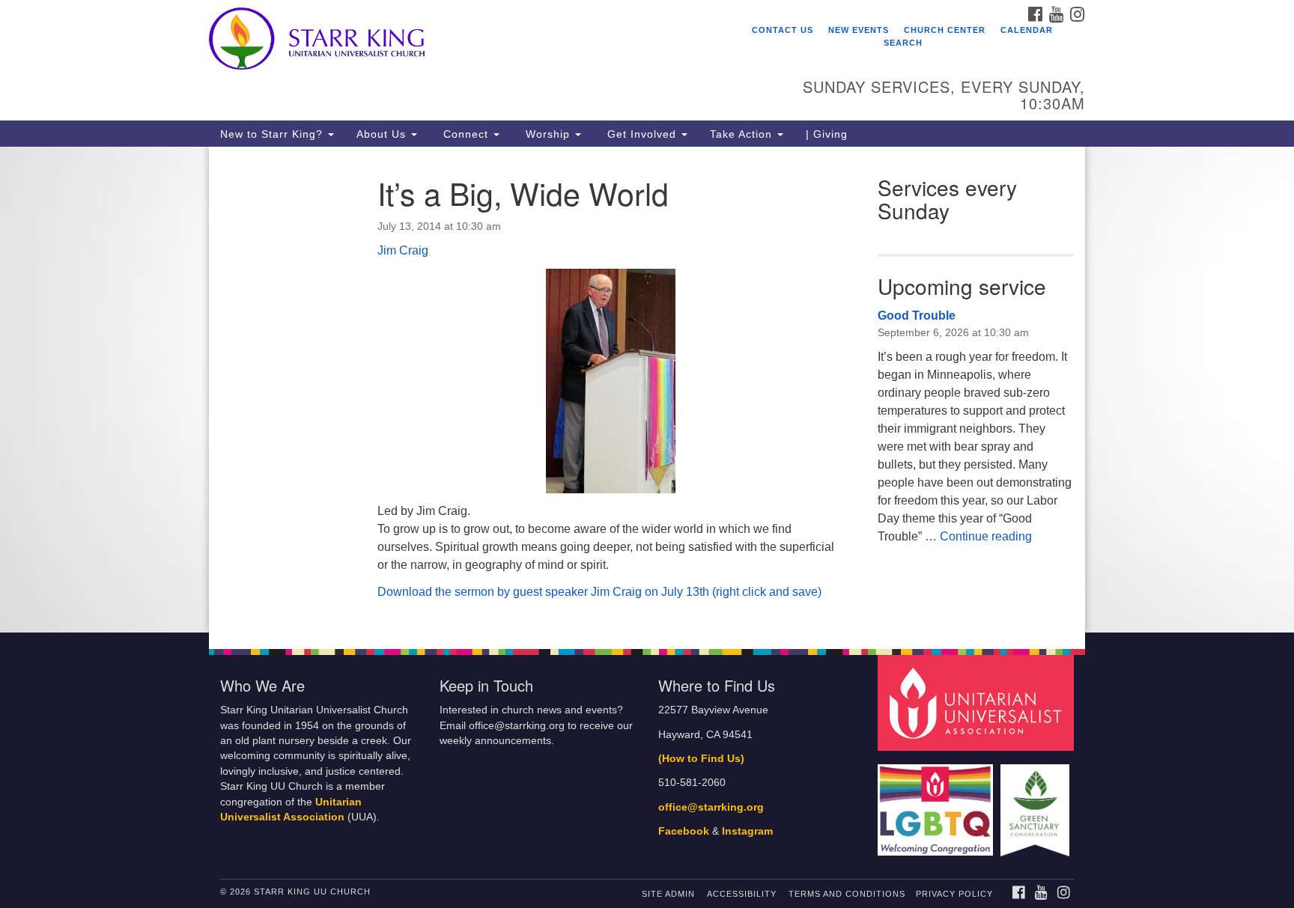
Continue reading (986, 536)
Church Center (944, 29)
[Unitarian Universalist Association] (978, 702)
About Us (383, 134)
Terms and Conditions (847, 893)
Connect (466, 134)
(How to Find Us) (701, 758)
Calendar (1026, 29)
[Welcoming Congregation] (937, 802)
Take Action (743, 134)
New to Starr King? (273, 134)
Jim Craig (402, 250)
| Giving (827, 134)
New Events (858, 29)
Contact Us (782, 29)
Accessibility (742, 893)
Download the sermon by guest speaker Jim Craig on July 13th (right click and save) (599, 591)
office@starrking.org (711, 807)
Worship (548, 134)
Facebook (683, 831)
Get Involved (642, 134)
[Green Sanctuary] (1036, 802)
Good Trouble (917, 315)
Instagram (747, 831)
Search (903, 42)
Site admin (668, 893)
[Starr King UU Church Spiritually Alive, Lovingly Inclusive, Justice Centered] (464, 41)
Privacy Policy (954, 893)
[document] (647, 390)
